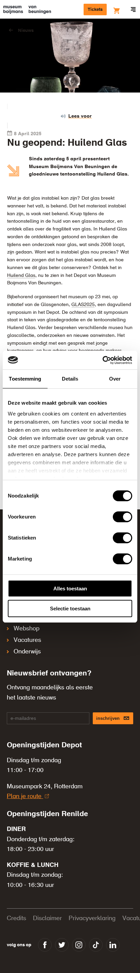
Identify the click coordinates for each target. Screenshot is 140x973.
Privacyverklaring (92, 918)
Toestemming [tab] (25, 379)
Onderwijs (27, 652)
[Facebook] (45, 945)
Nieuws (26, 30)
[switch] (122, 516)
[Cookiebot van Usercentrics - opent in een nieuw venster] (102, 360)
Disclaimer (47, 918)
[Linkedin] (113, 945)
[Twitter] (62, 945)
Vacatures (27, 640)
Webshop (26, 629)
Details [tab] (70, 379)
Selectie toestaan (70, 608)
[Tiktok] (96, 945)
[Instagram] (79, 945)
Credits (16, 918)
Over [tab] (115, 379)
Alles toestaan (70, 588)
